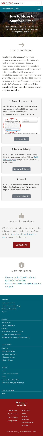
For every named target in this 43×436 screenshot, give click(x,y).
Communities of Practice (10, 380)
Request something (8, 326)
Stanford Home (12, 410)
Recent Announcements (10, 374)
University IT (19, 3)
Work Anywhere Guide (9, 309)
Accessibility (25, 425)
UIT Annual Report (8, 357)
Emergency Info (13, 421)
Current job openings (9, 354)
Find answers (6, 322)
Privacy (24, 413)
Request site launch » (21, 196)
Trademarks (25, 419)
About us (5, 348)
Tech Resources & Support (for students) (16, 337)
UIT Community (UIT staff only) (13, 383)
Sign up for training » (21, 169)
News (3, 371)
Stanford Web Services (11, 8)
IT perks (4, 312)
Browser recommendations (11, 334)
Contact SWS (22, 245)
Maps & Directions (13, 414)
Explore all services (8, 303)
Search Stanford (13, 417)
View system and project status (12, 331)
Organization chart (8, 351)
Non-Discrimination (28, 422)
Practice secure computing (11, 306)
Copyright (25, 416)
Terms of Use (26, 410)
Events (4, 377)
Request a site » (22, 139)
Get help (5, 328)
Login (4, 394)
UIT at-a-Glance (7, 360)
